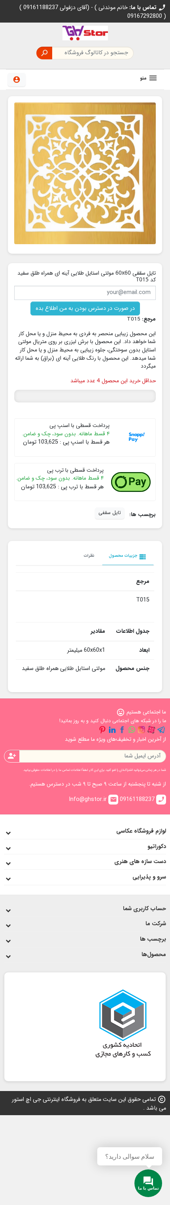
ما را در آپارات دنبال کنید (151, 729)
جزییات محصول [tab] (128, 556)
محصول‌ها (154, 954)
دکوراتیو (156, 846)
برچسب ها (153, 939)
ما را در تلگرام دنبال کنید (161, 729)
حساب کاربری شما (144, 908)
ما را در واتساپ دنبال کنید (131, 729)
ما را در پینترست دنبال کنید (102, 729)
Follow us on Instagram (141, 729)
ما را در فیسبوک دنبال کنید (122, 729)
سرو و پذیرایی (149, 877)
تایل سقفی (109, 513)
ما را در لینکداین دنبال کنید (112, 729)
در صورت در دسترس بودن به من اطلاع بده (85, 308)
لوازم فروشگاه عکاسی (141, 831)
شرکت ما (155, 923)
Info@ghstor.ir (93, 799)
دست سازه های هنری (140, 861)
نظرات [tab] (89, 555)
